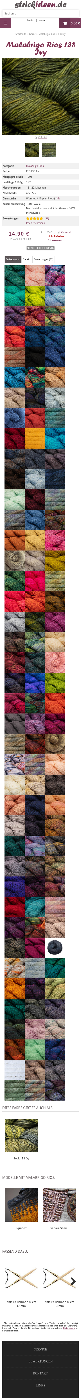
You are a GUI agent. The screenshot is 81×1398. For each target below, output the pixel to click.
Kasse (42, 20)
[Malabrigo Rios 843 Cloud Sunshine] (55, 467)
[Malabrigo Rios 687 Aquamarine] (55, 304)
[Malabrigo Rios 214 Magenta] (55, 731)
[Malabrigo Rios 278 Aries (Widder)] (14, 344)
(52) (37, 221)
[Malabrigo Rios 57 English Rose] (55, 548)
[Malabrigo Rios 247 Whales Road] (55, 1057)
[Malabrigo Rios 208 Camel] (55, 385)
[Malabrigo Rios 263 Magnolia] (14, 752)
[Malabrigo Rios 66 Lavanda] (14, 691)
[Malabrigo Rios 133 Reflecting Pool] (35, 915)
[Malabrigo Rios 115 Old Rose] (14, 813)
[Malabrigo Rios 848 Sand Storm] (14, 956)
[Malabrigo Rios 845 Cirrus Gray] (35, 467)
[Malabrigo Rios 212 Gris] (14, 630)
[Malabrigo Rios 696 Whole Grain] (35, 1078)
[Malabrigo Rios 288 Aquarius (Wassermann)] (14, 324)
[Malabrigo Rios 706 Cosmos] (35, 487)
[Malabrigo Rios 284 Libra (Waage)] (14, 711)
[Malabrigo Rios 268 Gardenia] (55, 589)
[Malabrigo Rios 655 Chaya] (35, 446)
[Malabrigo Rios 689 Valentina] (35, 1037)
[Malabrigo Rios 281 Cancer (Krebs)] (14, 405)
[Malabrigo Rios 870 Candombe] (35, 405)
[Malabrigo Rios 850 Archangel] (35, 324)
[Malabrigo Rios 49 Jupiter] (14, 670)
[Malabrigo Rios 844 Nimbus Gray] (55, 793)
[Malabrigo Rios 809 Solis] (55, 976)
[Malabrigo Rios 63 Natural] (14, 793)
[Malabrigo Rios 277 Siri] (14, 976)
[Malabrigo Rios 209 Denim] (35, 528)
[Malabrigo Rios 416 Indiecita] (35, 650)
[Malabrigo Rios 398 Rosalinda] (55, 915)
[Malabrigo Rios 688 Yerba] (14, 1098)
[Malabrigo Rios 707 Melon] (55, 772)
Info (58, 198)
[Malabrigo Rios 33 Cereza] (14, 446)
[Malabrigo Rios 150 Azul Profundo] (35, 344)
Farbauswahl (13, 259)
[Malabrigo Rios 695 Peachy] (55, 813)
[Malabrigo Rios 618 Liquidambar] (35, 711)
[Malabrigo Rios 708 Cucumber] (14, 507)
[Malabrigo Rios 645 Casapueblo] (14, 426)
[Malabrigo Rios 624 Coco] (14, 487)
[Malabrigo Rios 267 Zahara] (35, 1098)
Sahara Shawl (59, 1228)
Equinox (21, 1228)
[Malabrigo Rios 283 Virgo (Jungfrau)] (55, 1037)
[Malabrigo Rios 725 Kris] (35, 670)
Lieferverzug (69, 1328)
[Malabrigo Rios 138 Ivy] (32, 150)
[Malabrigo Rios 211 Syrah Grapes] (35, 996)
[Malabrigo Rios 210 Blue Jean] (55, 365)
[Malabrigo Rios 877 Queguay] (55, 894)
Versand (66, 232)
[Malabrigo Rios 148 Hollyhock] (55, 630)
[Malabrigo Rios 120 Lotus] (35, 731)
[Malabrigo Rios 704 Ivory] (55, 650)
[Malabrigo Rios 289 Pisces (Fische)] (35, 854)
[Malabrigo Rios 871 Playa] (55, 854)
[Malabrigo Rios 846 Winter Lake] (55, 1078)
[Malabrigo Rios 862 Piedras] (55, 833)
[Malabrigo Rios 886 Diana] (55, 528)
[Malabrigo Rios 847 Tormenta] (35, 1017)
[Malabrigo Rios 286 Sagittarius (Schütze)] (35, 935)
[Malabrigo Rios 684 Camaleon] (35, 385)
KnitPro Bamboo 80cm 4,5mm (21, 1304)
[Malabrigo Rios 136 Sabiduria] (14, 935)
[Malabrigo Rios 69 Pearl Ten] (35, 833)
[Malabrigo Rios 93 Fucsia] (35, 589)
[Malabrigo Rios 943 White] (14, 1078)
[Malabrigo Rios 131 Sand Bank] (55, 935)
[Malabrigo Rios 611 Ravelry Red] (14, 915)
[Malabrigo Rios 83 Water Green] (35, 1057)
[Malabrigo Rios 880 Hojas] (35, 630)
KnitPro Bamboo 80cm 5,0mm (59, 1304)
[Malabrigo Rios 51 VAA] (14, 1037)
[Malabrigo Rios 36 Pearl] (14, 833)
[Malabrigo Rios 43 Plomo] (14, 874)
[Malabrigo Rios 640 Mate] (55, 752)
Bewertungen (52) (43, 259)
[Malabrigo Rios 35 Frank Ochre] (55, 568)
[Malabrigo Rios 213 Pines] (14, 854)
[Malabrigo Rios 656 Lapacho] (55, 670)
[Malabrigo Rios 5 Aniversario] (55, 283)
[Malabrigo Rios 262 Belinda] (14, 365)
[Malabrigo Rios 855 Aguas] (14, 283)
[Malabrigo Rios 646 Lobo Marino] (14, 731)
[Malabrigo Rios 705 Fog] (35, 568)
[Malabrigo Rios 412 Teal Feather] (14, 1017)
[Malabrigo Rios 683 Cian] (55, 446)
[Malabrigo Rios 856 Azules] (55, 344)
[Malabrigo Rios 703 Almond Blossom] (35, 283)
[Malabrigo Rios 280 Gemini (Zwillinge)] (14, 609)
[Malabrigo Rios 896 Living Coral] (55, 711)
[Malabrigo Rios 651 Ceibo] (35, 426)
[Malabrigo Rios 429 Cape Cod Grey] (55, 405)
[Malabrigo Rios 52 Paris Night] (35, 813)
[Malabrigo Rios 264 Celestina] (55, 426)
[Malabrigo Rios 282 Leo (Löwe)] (35, 691)
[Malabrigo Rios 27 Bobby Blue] (14, 385)
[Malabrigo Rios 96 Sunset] (14, 996)
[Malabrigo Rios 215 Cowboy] (55, 487)
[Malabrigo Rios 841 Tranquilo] (55, 1017)
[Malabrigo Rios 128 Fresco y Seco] (14, 589)
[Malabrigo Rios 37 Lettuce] (55, 691)
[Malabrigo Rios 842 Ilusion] (14, 650)
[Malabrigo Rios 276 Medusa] (14, 772)
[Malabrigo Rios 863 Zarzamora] (55, 1098)
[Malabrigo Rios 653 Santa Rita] (35, 956)
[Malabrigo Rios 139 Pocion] (35, 874)
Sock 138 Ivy (21, 1158)
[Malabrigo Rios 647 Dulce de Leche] (14, 548)
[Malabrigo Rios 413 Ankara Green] (14, 304)
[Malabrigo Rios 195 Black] (35, 365)
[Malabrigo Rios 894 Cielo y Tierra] (14, 467)
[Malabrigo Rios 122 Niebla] (35, 793)
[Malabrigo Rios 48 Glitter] (55, 609)
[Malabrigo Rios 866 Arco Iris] (55, 324)
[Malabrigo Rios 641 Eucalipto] (14, 568)
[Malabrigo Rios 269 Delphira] (14, 528)
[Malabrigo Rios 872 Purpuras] (35, 894)
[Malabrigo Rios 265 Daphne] (55, 507)
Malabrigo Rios (35, 166)
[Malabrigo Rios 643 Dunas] (35, 548)
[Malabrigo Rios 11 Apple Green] (35, 304)
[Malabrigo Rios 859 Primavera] (55, 874)
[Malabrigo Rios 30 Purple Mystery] (14, 894)
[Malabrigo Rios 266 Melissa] (35, 772)
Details (27, 259)
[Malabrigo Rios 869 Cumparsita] (35, 507)
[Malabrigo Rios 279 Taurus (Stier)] (55, 996)
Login (30, 20)
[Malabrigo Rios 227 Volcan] (14, 1057)
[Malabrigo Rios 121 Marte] (35, 752)
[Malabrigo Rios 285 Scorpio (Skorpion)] (55, 956)
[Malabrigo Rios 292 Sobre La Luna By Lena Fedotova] (35, 976)
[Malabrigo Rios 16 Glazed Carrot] (35, 609)
